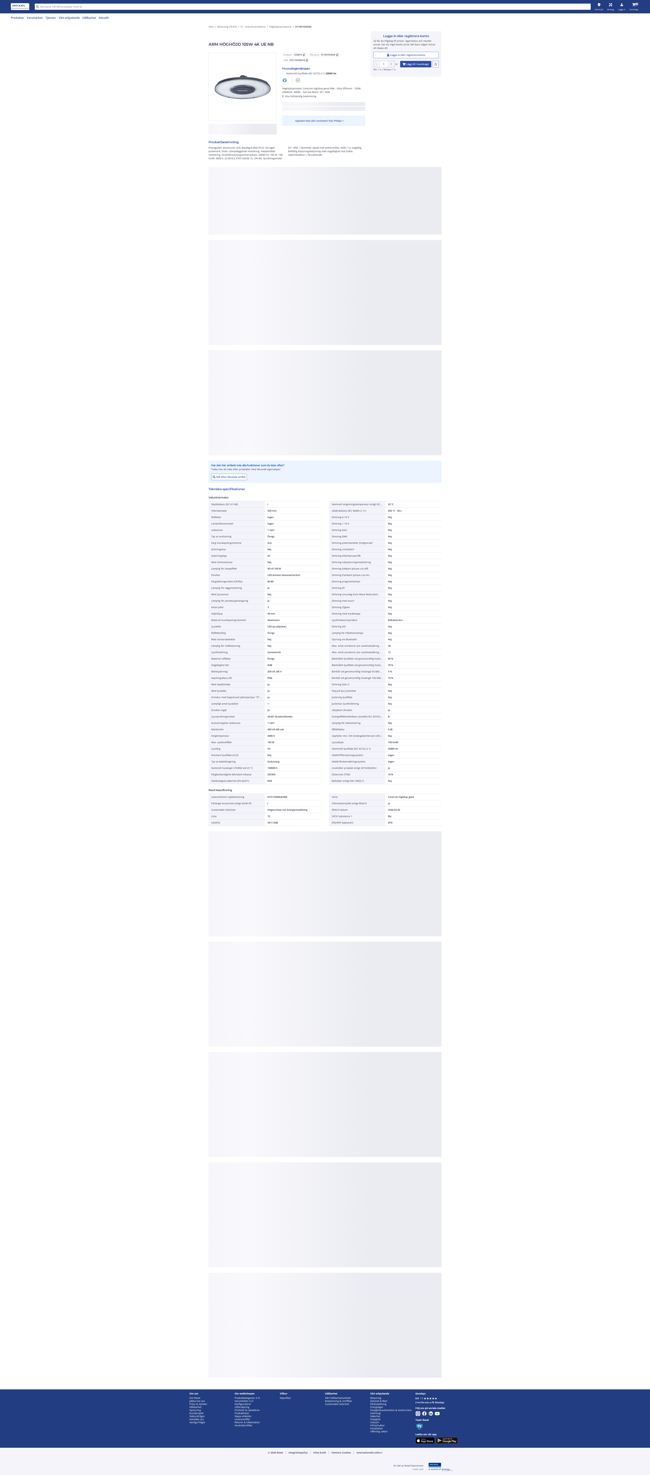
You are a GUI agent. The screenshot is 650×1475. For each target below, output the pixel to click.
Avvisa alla (337, 259)
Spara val (287, 259)
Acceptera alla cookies (363, 259)
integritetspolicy (329, 203)
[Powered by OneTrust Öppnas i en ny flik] (367, 269)
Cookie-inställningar (290, 245)
